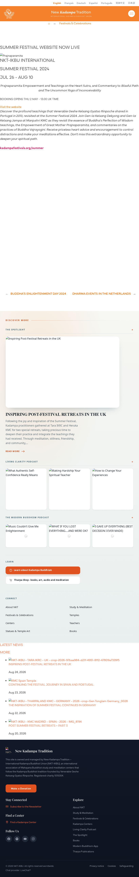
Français (69, 2)
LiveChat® (26, 870)
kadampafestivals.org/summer (22, 148)
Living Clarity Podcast (22, 461)
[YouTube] (25, 839)
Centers (35, 623)
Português (106, 2)
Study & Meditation (99, 607)
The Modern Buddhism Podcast (27, 517)
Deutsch (81, 2)
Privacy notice (97, 865)
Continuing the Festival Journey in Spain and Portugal (51, 684)
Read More (13, 451)
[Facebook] (9, 839)
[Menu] (131, 13)
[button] (10, 107)
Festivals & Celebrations (75, 23)
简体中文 (120, 3)
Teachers (99, 623)
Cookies (112, 865)
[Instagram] (33, 839)
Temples (99, 615)
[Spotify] (17, 839)
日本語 (131, 3)
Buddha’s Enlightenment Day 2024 (38, 293)
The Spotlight (15, 329)
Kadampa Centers (82, 823)
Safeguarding (126, 865)
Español (93, 2)
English (57, 2)
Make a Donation (21, 788)
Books (99, 631)
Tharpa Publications (83, 851)
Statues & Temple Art (35, 631)
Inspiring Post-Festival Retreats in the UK (56, 414)
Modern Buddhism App (85, 846)
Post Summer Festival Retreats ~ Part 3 (38, 725)
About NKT (35, 607)
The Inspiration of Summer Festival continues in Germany (52, 705)
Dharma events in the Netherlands (101, 293)
